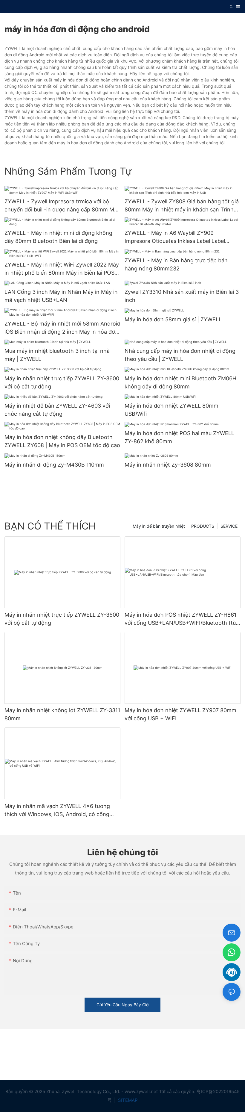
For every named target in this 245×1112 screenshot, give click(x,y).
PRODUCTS (202, 526)
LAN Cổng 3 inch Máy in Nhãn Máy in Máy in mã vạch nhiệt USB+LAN (61, 296)
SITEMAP (127, 1100)
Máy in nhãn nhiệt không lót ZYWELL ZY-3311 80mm (62, 714)
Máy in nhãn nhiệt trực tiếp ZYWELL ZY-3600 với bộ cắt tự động (61, 382)
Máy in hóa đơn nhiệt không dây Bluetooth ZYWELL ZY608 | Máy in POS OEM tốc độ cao (62, 441)
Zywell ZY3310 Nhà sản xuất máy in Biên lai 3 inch (182, 296)
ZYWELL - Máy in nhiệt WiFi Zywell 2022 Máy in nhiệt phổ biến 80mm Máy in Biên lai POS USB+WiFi (61, 269)
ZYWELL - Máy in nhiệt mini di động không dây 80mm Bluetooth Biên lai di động (58, 237)
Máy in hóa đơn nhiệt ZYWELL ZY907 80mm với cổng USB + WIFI (180, 714)
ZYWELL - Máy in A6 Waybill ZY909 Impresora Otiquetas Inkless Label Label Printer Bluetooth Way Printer (175, 237)
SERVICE (229, 526)
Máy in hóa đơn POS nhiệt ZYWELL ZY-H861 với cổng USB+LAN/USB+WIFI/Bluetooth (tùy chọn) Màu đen (182, 619)
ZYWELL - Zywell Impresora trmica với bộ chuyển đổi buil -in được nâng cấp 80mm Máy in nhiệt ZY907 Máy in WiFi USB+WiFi (62, 206)
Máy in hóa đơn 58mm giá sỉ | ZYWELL (173, 319)
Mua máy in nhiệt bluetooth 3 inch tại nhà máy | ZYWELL (57, 355)
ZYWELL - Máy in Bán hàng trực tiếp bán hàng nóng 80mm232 (176, 264)
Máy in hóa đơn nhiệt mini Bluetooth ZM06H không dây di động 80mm (180, 382)
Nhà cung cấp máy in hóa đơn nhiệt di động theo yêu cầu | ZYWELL (180, 355)
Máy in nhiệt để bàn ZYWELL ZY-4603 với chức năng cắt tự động (57, 410)
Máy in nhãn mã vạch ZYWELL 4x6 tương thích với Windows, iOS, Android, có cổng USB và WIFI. (57, 810)
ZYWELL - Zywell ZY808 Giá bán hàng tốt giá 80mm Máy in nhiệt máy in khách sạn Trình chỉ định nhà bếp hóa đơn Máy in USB (182, 206)
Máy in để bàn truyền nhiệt (159, 526)
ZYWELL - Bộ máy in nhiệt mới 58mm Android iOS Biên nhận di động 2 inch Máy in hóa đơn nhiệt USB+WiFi (62, 328)
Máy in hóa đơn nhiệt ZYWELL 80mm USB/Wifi (171, 410)
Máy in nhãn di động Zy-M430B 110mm (54, 465)
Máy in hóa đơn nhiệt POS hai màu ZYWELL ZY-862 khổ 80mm (179, 437)
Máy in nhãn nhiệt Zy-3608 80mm (168, 465)
